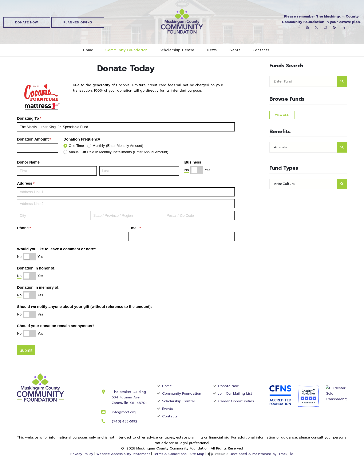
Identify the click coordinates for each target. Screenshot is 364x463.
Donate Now (26, 22)
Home (88, 50)
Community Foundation (126, 50)
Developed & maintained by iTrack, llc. (261, 453)
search (342, 81)
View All (282, 115)
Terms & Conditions (169, 453)
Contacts (261, 50)
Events (235, 50)
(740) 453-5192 (124, 421)
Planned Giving (77, 22)
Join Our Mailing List (235, 393)
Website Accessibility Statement (123, 453)
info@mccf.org (124, 412)
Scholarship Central (177, 50)
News (212, 50)
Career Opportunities (236, 401)
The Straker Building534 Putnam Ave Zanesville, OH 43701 (129, 397)
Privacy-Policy (81, 453)
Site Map (197, 453)
